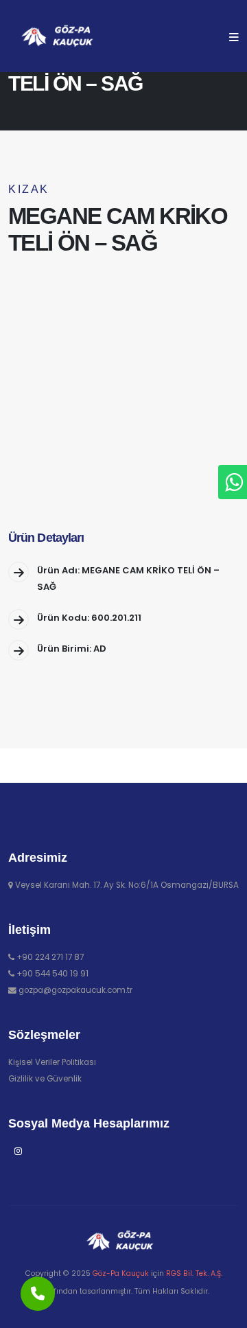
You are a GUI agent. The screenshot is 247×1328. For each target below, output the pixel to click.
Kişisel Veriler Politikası (52, 1062)
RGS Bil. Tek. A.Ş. (194, 1273)
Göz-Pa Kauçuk (121, 1273)
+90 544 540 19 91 (52, 973)
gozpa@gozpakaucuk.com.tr (75, 990)
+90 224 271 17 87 (50, 957)
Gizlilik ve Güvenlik (45, 1078)
